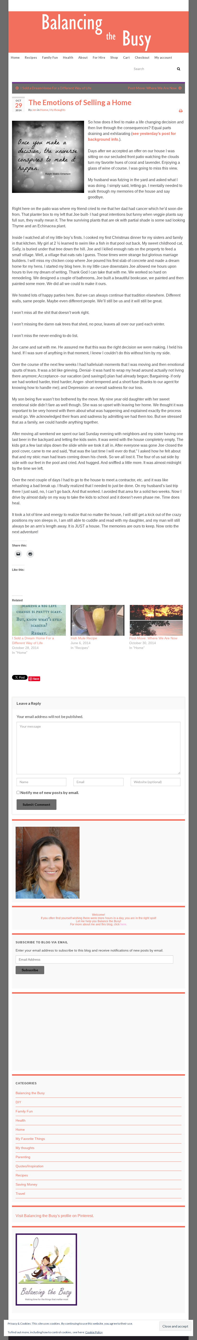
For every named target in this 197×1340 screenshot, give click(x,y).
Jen (34, 110)
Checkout (142, 57)
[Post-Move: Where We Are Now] (156, 620)
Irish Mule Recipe (84, 638)
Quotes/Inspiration (29, 1166)
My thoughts (57, 110)
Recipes (31, 57)
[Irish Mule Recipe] (97, 620)
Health (68, 57)
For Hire (99, 57)
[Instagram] (29, 5)
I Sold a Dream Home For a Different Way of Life (55, 88)
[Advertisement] (98, 1033)
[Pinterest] (14, 5)
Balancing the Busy (30, 1093)
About (83, 57)
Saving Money (26, 1184)
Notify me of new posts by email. (49, 792)
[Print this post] (181, 110)
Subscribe (30, 970)
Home (15, 57)
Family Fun (50, 57)
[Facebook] (22, 5)
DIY (18, 1102)
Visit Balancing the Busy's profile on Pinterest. (55, 1216)
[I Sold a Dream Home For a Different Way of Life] (39, 620)
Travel (20, 1193)
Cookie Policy (94, 1332)
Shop (114, 57)
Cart (126, 57)
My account (163, 57)
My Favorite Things (30, 1139)
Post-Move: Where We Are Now (152, 88)
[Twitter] (37, 5)
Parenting (23, 1157)
